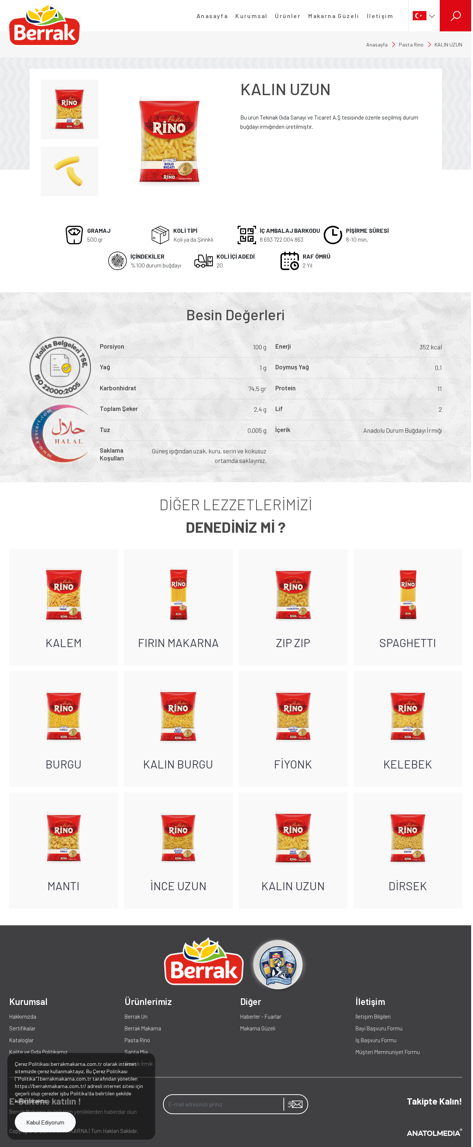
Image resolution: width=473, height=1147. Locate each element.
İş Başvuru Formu (376, 1040)
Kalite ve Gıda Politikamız (38, 1051)
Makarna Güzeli (334, 15)
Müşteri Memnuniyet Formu (387, 1051)
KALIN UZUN (448, 44)
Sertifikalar (22, 1028)
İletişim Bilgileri (373, 1016)
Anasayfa (212, 15)
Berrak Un (136, 1016)
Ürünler (288, 15)
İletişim (380, 15)
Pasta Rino (411, 44)
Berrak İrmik (139, 1063)
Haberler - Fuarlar (260, 1016)
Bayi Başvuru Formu (378, 1028)
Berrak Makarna (143, 1028)
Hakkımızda (22, 1016)
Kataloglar (21, 1040)
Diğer (250, 1001)
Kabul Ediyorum (45, 1122)
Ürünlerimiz (148, 1001)
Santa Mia (136, 1051)
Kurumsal (251, 15)
